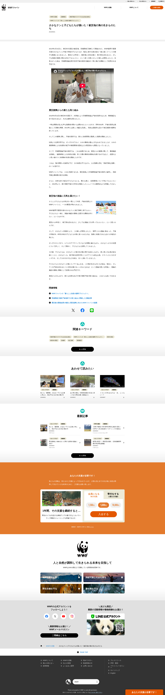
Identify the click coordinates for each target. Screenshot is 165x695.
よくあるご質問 (68, 666)
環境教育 (79, 340)
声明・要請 (114, 663)
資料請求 (153, 1)
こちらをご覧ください (96, 692)
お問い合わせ (87, 666)
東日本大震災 (54, 340)
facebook (82, 310)
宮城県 (63, 340)
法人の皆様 (67, 663)
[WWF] (41, 646)
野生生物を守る (62, 590)
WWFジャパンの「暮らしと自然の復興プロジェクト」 (65, 20)
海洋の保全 (110, 337)
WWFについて (134, 7)
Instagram (72, 616)
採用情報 (46, 666)
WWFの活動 (108, 7)
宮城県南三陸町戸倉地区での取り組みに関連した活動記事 (72, 298)
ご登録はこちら (59, 635)
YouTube (63, 616)
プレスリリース (115, 660)
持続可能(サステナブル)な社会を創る (80, 16)
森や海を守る (105, 590)
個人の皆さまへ (131, 1)
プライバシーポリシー (117, 666)
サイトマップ (115, 670)
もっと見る (82, 349)
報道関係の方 (87, 663)
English (113, 673)
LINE (92, 310)
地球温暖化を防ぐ (62, 579)
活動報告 (63, 16)
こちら (92, 527)
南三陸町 (70, 340)
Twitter (73, 310)
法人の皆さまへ (143, 1)
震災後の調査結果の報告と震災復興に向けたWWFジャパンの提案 (74, 303)
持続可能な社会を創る (105, 579)
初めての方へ (87, 660)
